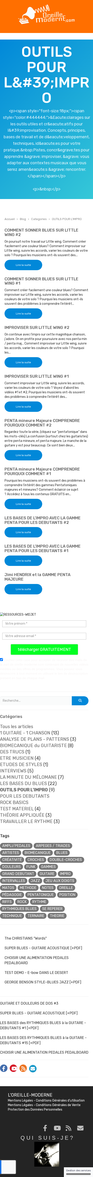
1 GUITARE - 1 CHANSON (25, 733)
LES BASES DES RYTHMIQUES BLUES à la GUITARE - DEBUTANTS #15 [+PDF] (43, 1040)
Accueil (10, 219)
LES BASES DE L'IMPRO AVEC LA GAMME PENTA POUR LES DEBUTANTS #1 (43, 548)
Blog (23, 219)
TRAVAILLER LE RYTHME (26, 821)
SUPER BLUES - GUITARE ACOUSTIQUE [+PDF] (43, 948)
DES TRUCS (12, 752)
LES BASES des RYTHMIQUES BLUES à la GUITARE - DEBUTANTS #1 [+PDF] (43, 1025)
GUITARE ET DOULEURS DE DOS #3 (29, 1003)
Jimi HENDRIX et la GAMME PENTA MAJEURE (37, 577)
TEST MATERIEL (17, 808)
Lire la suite (23, 265)
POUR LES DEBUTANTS (24, 796)
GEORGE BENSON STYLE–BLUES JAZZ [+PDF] (43, 982)
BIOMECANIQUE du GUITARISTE (33, 745)
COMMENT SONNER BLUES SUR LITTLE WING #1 (41, 281)
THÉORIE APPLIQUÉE (22, 815)
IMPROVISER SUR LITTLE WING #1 (37, 376)
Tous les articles (16, 726)
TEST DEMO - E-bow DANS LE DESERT (36, 973)
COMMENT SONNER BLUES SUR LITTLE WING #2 (41, 232)
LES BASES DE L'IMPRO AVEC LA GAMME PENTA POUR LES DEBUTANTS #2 (43, 520)
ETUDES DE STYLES (21, 764)
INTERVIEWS (13, 771)
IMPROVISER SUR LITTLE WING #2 (37, 327)
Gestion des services (78, 1170)
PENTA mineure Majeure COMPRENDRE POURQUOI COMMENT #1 (42, 471)
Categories (39, 219)
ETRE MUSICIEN (17, 758)
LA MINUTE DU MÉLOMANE (28, 777)
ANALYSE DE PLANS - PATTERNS (34, 739)
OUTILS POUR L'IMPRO (67, 219)
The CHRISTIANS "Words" (26, 938)
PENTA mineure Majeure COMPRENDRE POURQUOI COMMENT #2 (42, 423)
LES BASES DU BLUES (23, 783)
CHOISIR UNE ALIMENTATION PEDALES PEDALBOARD (37, 960)
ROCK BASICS (14, 802)
